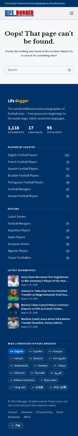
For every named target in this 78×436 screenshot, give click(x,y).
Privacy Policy (44, 412)
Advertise (26, 412)
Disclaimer (14, 417)
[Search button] (69, 70)
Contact (12, 412)
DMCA (27, 417)
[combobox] (35, 70)
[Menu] (71, 13)
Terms (59, 412)
